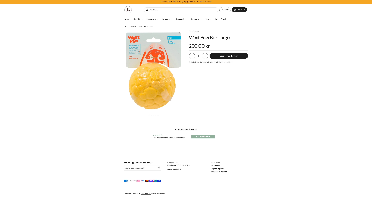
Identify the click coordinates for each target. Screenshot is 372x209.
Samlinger (133, 26)
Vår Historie (215, 166)
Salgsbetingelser (217, 169)
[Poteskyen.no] (128, 10)
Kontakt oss (215, 163)
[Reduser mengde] (192, 56)
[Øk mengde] (205, 56)
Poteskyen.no (146, 193)
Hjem (125, 26)
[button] (239, 9)
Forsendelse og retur (219, 171)
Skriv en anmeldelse (203, 136)
